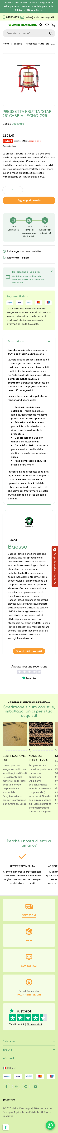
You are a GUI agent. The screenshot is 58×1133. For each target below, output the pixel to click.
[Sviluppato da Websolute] (9, 1101)
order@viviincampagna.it (39, 17)
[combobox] (29, 33)
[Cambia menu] (4, 25)
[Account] (41, 25)
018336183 (12, 17)
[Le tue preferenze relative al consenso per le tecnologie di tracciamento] (6, 1127)
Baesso (18, 43)
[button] (55, 566)
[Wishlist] (47, 25)
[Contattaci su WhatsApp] (50, 1125)
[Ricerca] (51, 33)
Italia (10, 1067)
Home (6, 43)
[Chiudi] (51, 271)
